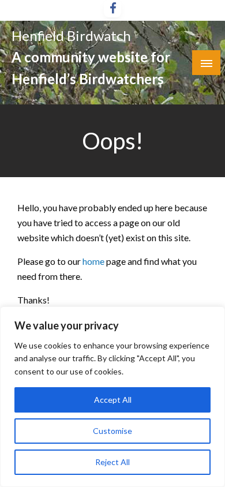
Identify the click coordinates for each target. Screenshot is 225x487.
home (94, 261)
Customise (112, 431)
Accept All (113, 399)
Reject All (112, 462)
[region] (112, 396)
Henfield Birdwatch (71, 35)
